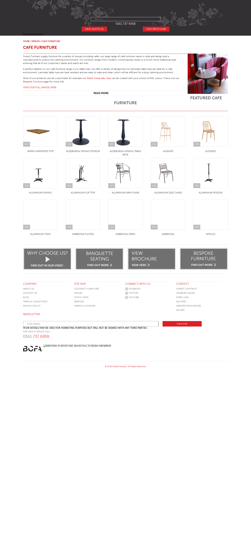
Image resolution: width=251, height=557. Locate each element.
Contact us (30, 293)
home (26, 41)
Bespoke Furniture (33, 81)
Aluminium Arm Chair (125, 192)
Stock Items (81, 297)
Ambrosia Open (125, 234)
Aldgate (168, 151)
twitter (133, 293)
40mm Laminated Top (40, 151)
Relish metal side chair (99, 78)
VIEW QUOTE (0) (94, 29)
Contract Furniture (86, 288)
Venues (36, 41)
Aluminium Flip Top (83, 192)
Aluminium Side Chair (168, 192)
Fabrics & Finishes (84, 306)
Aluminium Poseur (210, 192)
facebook (134, 288)
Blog (26, 297)
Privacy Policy (31, 306)
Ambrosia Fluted (83, 234)
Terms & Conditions (35, 301)
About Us (28, 288)
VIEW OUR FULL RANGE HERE (40, 87)
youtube (133, 297)
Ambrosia (168, 234)
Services (79, 301)
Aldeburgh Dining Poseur (83, 151)
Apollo (210, 234)
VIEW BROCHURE (156, 29)
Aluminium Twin (40, 234)
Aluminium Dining (40, 192)
